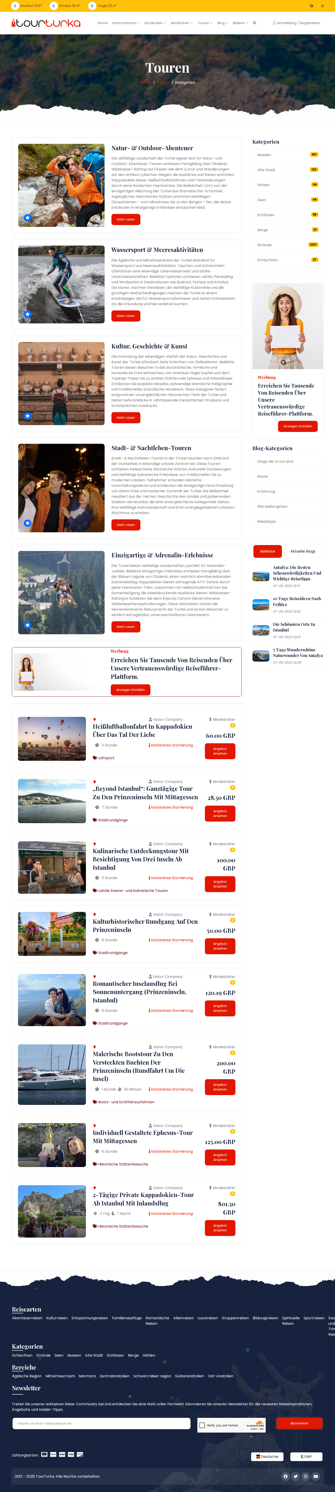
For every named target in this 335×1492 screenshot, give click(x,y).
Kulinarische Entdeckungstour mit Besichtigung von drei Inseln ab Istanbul (141, 859)
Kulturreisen (57, 1318)
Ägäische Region (26, 1376)
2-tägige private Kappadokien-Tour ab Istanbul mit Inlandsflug (143, 1199)
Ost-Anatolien (220, 1376)
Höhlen (287, 185)
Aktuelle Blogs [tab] (302, 551)
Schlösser (287, 215)
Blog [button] (221, 22)
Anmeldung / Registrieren (298, 22)
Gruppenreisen (235, 1318)
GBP (307, 1456)
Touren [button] (203, 22)
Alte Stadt (287, 170)
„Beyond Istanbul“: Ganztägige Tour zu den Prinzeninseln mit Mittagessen (145, 792)
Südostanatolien (189, 1376)
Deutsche (269, 1456)
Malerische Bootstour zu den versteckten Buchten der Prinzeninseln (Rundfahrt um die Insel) (139, 1066)
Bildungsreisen (265, 1318)
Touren (163, 82)
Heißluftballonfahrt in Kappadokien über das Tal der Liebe (142, 730)
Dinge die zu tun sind (275, 461)
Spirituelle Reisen (291, 1320)
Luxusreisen (208, 1318)
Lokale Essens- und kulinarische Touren (132, 890)
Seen (287, 200)
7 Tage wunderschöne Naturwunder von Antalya (298, 652)
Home (103, 22)
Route (262, 476)
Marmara (87, 1376)
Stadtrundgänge (112, 820)
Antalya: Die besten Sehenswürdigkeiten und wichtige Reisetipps (297, 573)
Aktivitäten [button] (180, 22)
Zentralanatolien (114, 1376)
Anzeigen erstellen (130, 690)
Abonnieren (299, 1423)
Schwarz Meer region (152, 1376)
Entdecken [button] (154, 22)
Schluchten (287, 260)
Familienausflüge (127, 1318)
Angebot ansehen (220, 751)
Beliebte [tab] (267, 551)
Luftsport (106, 758)
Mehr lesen (126, 219)
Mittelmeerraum (60, 1376)
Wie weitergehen (272, 506)
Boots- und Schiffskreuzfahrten (125, 1102)
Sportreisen (314, 1318)
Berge (287, 230)
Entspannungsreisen (90, 1318)
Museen (287, 154)
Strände (287, 245)
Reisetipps (266, 521)
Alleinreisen (183, 1318)
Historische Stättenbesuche (122, 1164)
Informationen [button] (124, 22)
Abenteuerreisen (27, 1318)
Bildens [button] (239, 22)
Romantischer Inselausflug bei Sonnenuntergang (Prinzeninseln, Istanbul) (139, 991)
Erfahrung (266, 491)
